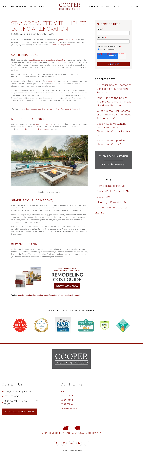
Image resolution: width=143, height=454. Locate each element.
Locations (67, 400)
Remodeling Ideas (40, 295)
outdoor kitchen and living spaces (35, 129)
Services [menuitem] (21, 7)
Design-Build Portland (113, 191)
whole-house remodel (43, 124)
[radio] (101, 49)
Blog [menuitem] (117, 7)
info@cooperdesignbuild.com (20, 391)
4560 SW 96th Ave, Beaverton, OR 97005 (21, 402)
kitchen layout (51, 81)
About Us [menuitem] (8, 7)
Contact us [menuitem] (131, 7)
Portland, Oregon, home (62, 45)
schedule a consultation (19, 412)
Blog (63, 391)
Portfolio (67, 404)
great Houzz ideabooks (67, 40)
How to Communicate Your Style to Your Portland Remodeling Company (49, 109)
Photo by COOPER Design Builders (50, 192)
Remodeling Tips (56, 295)
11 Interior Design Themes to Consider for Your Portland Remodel (114, 88)
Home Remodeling (24, 295)
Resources (67, 395)
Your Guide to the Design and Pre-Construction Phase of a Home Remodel (114, 101)
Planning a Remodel (72, 295)
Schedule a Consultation (113, 156)
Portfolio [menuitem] (106, 7)
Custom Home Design (113, 207)
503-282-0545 (120, 164)
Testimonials (69, 408)
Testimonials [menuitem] (36, 7)
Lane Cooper (25, 34)
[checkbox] (113, 49)
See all (99, 212)
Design (103, 196)
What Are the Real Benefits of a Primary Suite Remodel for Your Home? (113, 114)
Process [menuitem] (93, 7)
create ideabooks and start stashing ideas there (47, 60)
